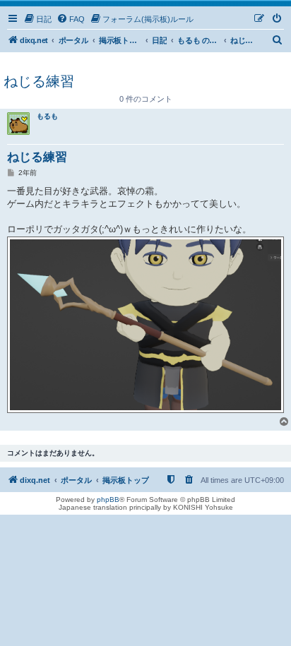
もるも (47, 116)
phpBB (108, 499)
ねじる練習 (39, 81)
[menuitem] (37, 19)
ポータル (73, 40)
